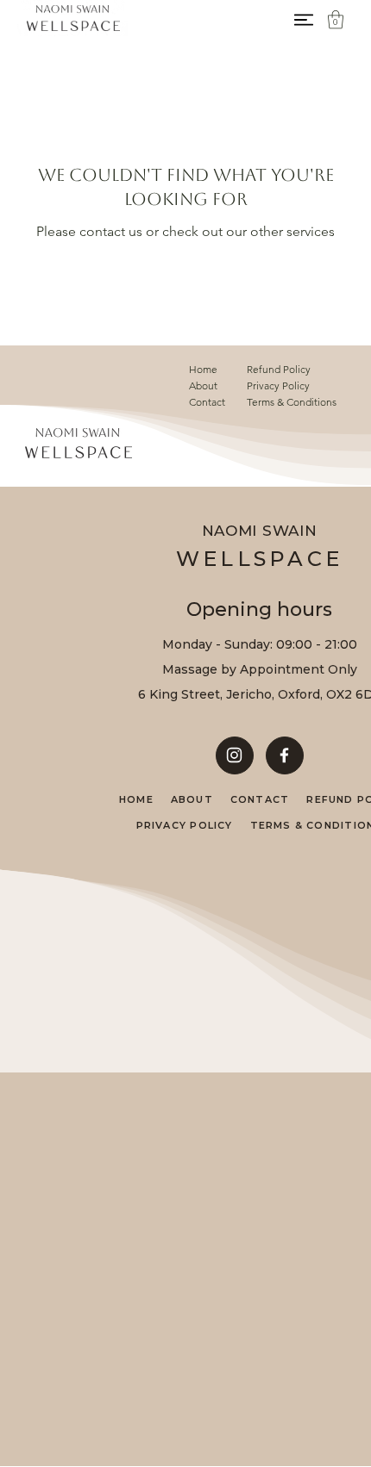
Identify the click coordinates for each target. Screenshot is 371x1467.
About (203, 385)
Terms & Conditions (291, 401)
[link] (335, 19)
